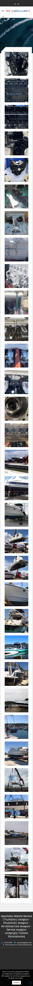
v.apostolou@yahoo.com (24, 942)
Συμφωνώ (16, 982)
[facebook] (15, 4)
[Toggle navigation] (3, 16)
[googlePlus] (18, 4)
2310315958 (8, 942)
